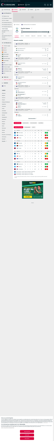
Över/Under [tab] (27, 127)
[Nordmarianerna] (17, 158)
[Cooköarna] (17, 135)
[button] (50, 31)
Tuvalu (20, 148)
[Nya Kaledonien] (17, 132)
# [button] (14, 130)
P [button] (41, 130)
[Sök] (45, 5)
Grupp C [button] (18, 151)
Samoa (20, 166)
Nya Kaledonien (21, 132)
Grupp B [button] (18, 140)
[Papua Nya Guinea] (17, 145)
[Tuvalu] (17, 148)
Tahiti (20, 156)
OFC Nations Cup (5, 16)
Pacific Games (5, 28)
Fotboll (18, 24)
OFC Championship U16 (7, 26)
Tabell (45, 35)
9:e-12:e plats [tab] (33, 122)
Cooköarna (21, 135)
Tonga (20, 137)
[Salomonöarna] (17, 164)
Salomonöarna (21, 164)
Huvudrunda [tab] (18, 122)
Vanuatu (20, 143)
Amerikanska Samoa (21, 169)
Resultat (33, 35)
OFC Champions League (7, 18)
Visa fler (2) (4, 38)
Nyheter (27, 35)
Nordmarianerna (21, 158)
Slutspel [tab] (41, 122)
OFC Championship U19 (7, 24)
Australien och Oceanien (29, 24)
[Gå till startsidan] (9, 5)
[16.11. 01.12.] (36, 31)
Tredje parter (45, 422)
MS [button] (38, 130)
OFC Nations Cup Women (5, 31)
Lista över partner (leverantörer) (7, 427)
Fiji (19, 153)
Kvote (22, 35)
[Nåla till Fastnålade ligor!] (31, 28)
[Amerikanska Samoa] (17, 169)
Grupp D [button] (18, 161)
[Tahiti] (17, 156)
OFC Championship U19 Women (7, 36)
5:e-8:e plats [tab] (25, 122)
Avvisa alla (27, 434)
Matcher (39, 35)
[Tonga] (17, 137)
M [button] (25, 130)
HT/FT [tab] (33, 127)
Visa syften (27, 438)
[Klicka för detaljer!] (32, 49)
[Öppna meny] (51, 5)
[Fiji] (17, 153)
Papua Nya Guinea (21, 145)
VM (2, 33)
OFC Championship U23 (7, 22)
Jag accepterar (27, 431)
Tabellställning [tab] (18, 127)
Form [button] (48, 130)
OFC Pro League (5, 20)
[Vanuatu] (17, 143)
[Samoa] (17, 166)
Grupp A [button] (18, 130)
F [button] (32, 130)
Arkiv (50, 35)
